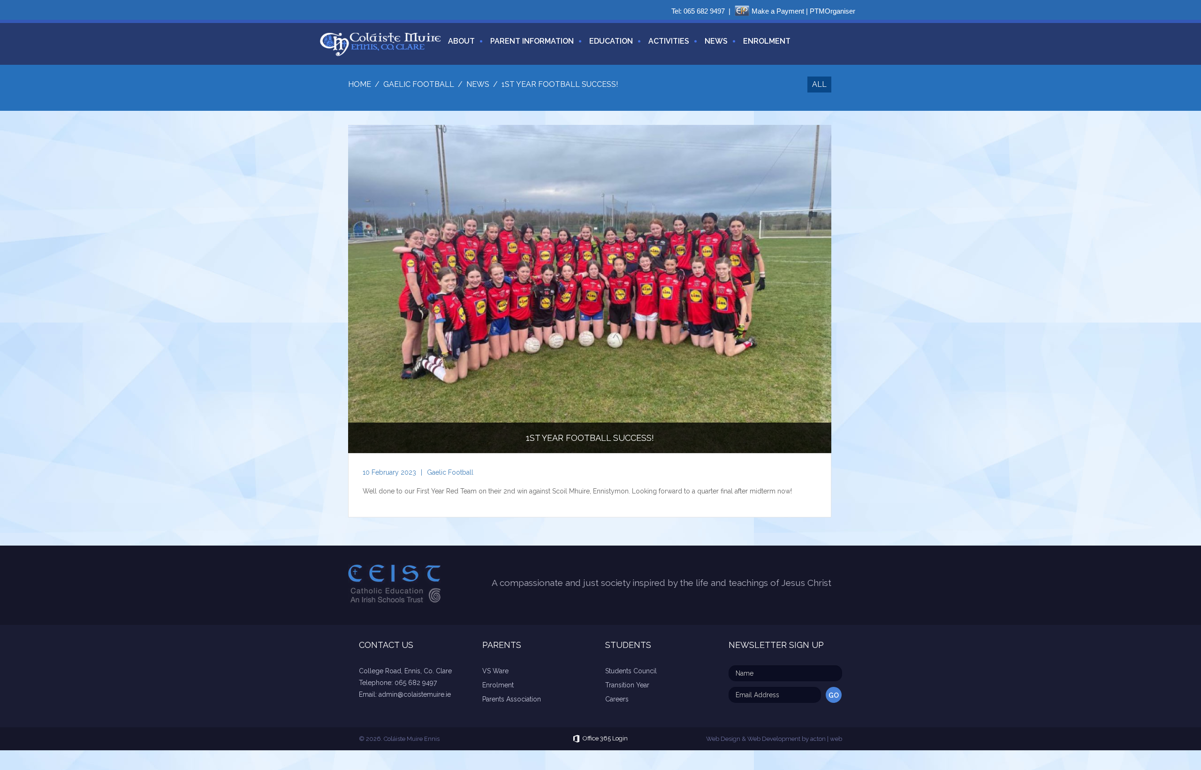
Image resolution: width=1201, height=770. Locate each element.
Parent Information (532, 41)
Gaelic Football (450, 472)
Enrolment (767, 41)
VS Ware (495, 671)
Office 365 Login (605, 738)
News (716, 41)
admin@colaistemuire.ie (415, 694)
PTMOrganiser (832, 11)
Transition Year (627, 685)
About (461, 41)
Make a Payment (778, 11)
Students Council (631, 671)
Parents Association (511, 699)
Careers (617, 699)
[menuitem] (458, 47)
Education (611, 41)
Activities (668, 41)
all (819, 84)
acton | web (826, 738)
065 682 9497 (704, 11)
